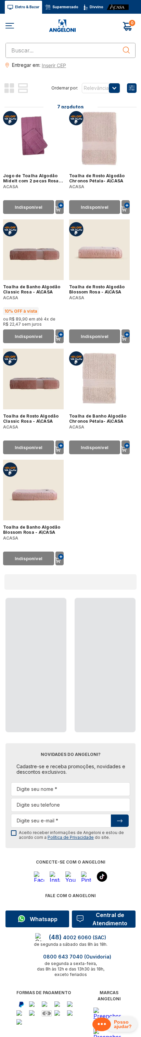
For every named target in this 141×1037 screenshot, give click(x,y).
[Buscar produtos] (126, 50)
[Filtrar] (132, 88)
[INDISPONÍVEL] (59, 207)
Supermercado (65, 7)
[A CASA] (118, 7)
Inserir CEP (54, 65)
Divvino (96, 7)
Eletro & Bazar (27, 7)
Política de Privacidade (71, 837)
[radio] (11, 88)
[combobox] (70, 50)
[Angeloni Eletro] (70, 26)
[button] (53, 65)
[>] (120, 821)
